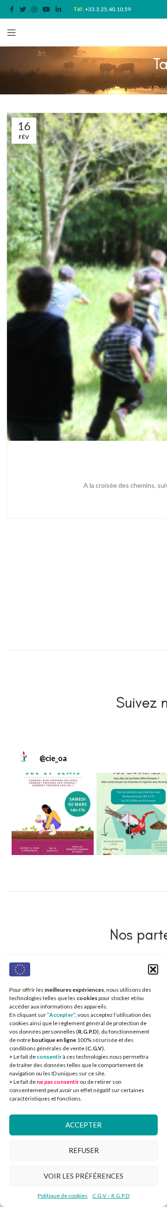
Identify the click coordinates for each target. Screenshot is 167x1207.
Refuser (84, 1150)
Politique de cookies (63, 1195)
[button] (153, 969)
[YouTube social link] (46, 9)
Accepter (83, 1125)
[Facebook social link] (12, 9)
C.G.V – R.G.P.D (110, 1195)
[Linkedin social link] (58, 9)
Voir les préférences (83, 1176)
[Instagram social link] (34, 9)
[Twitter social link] (23, 9)
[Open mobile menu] (11, 32)
